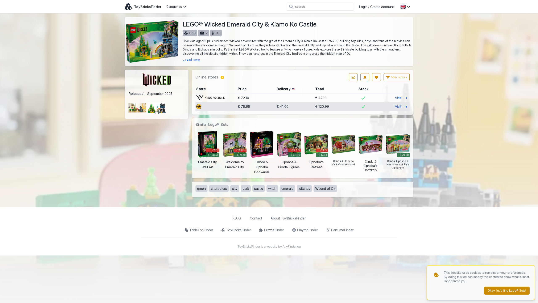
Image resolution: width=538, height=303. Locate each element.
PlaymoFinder (307, 230)
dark (246, 188)
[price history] (353, 77)
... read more (191, 59)
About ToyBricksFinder (288, 218)
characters (219, 188)
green (201, 188)
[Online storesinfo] (222, 77)
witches (304, 188)
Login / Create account (376, 7)
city (234, 188)
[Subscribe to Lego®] (364, 77)
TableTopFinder (201, 230)
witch (272, 188)
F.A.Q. (236, 218)
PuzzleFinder (274, 230)
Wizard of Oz (325, 188)
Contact (256, 218)
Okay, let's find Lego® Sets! (507, 290)
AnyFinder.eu (292, 246)
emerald (287, 188)
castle (258, 188)
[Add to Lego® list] (376, 77)
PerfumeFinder (342, 230)
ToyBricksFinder (238, 230)
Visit (398, 98)
